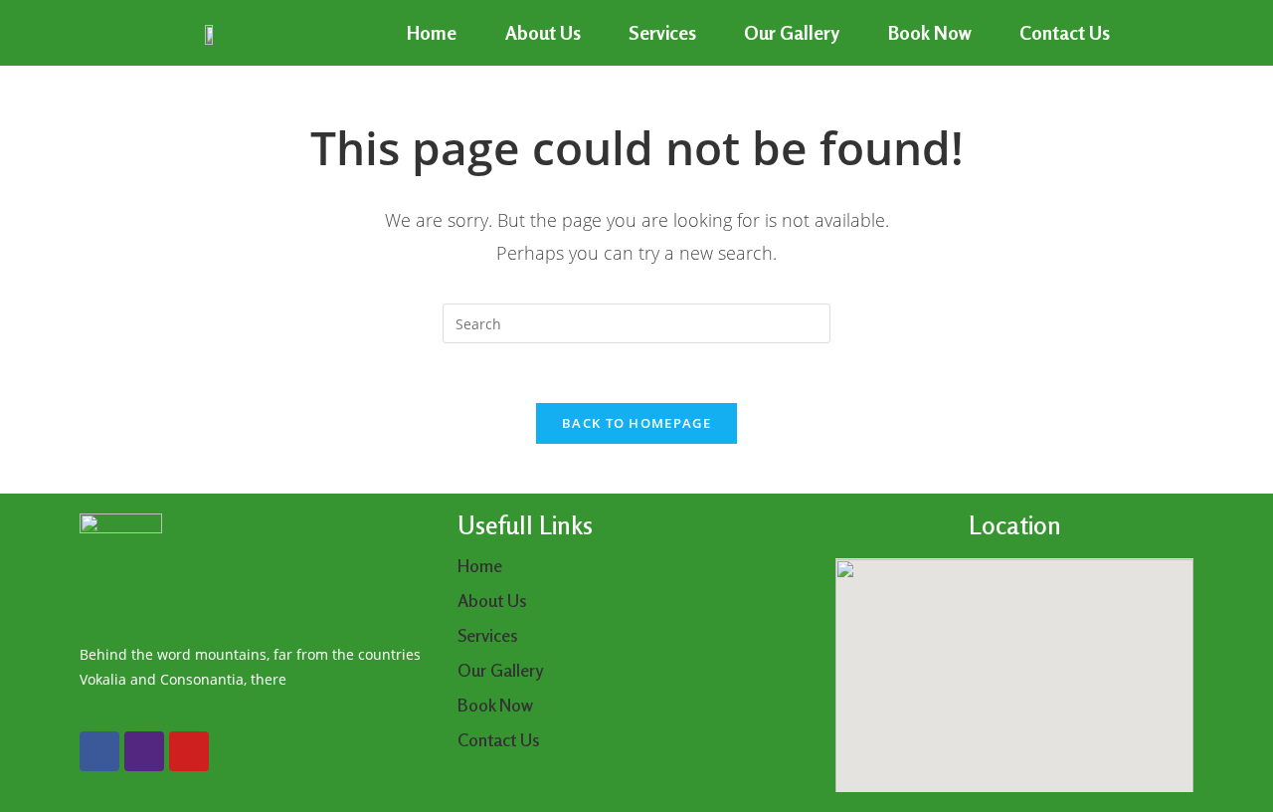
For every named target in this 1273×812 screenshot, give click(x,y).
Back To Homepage (636, 423)
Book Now (930, 32)
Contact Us (1064, 32)
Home (431, 32)
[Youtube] (189, 751)
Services (662, 32)
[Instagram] (144, 751)
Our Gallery (791, 32)
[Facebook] (99, 751)
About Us (543, 32)
